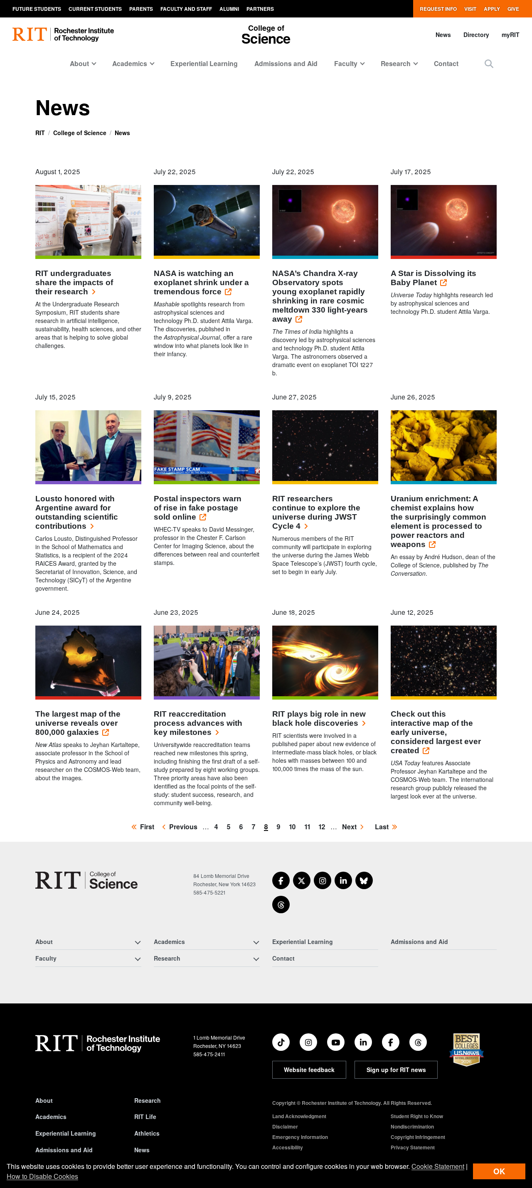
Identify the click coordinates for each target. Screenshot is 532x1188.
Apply (492, 8)
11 (308, 826)
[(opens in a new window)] (281, 880)
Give (513, 8)
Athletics (147, 1133)
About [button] (79, 63)
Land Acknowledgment (299, 1116)
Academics (50, 1116)
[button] (489, 63)
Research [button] (396, 63)
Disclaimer (285, 1126)
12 (323, 826)
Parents (141, 8)
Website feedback (309, 1069)
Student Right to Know (417, 1116)
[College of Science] (86, 880)
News (443, 34)
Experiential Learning (204, 63)
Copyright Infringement (418, 1137)
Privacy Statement (413, 1147)
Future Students (36, 8)
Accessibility (287, 1147)
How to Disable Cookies (42, 1176)
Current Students (95, 8)
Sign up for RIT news (396, 1069)
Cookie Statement (437, 1166)
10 (294, 826)
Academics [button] (129, 63)
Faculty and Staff (186, 8)
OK (499, 1171)
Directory (476, 34)
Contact (446, 63)
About (44, 1100)
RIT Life (145, 1116)
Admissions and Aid (286, 63)
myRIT (511, 34)
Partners (260, 8)
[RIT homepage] (63, 34)
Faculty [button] (345, 63)
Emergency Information (300, 1137)
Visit (470, 8)
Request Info (438, 8)
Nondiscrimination (412, 1126)
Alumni (229, 8)
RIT (40, 132)
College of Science (79, 132)
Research (147, 1100)
